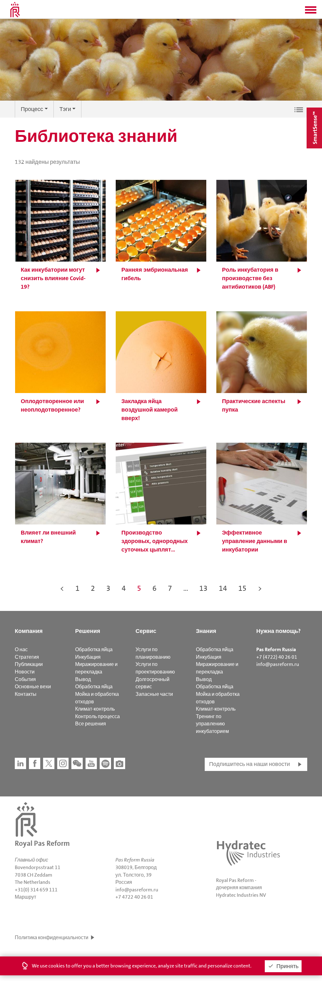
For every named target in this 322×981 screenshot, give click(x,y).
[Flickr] (119, 763)
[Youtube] (91, 763)
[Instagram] (63, 763)
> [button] (260, 588)
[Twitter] (48, 763)
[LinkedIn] (20, 763)
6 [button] (155, 588)
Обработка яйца (94, 649)
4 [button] (124, 588)
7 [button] (170, 588)
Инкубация (88, 657)
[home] (15, 9)
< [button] (62, 588)
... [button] (185, 588)
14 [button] (223, 588)
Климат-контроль (95, 709)
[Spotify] (105, 763)
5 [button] (139, 588)
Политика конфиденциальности (51, 937)
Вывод (83, 679)
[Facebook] (34, 763)
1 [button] (77, 588)
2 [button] (93, 588)
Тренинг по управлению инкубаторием (212, 723)
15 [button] (242, 588)
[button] (310, 12)
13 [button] (203, 588)
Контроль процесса (97, 716)
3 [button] (108, 588)
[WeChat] (77, 763)
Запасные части (154, 694)
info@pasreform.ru (277, 664)
